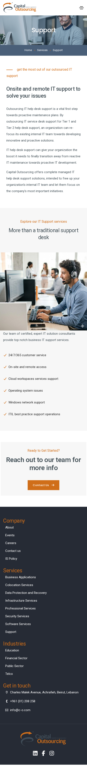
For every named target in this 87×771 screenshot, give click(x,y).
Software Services (18, 624)
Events (10, 535)
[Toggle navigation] (81, 7)
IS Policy (11, 559)
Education (12, 650)
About (9, 527)
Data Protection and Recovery (26, 593)
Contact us (13, 551)
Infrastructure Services (21, 601)
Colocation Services (19, 585)
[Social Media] (35, 753)
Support (10, 632)
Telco (9, 674)
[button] (43, 485)
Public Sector (14, 666)
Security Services (17, 616)
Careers (10, 543)
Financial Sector (16, 658)
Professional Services (20, 608)
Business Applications (20, 577)
